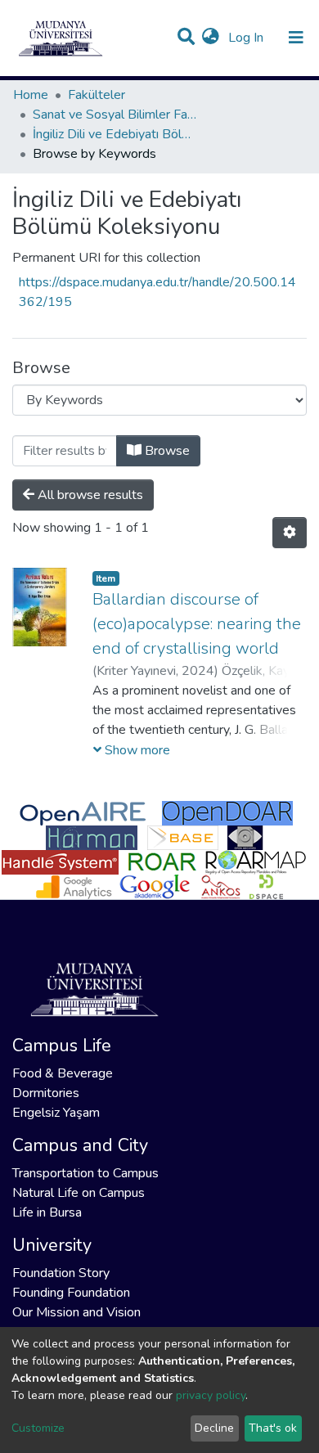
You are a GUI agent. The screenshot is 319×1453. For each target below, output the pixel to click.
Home (30, 95)
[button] (210, 37)
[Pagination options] (289, 532)
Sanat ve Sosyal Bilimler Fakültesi (114, 115)
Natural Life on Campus (78, 1193)
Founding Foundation (71, 1293)
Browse (166, 451)
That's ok (273, 1428)
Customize (38, 1428)
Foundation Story (61, 1273)
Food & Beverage (62, 1073)
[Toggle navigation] (296, 37)
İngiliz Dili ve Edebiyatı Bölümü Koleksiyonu (114, 134)
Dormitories (45, 1093)
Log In (247, 38)
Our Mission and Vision (76, 1312)
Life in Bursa (47, 1212)
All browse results (88, 495)
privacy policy (210, 1395)
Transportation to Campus (85, 1173)
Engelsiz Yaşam (56, 1113)
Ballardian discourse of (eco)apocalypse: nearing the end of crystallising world (196, 623)
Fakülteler (96, 95)
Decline (214, 1428)
